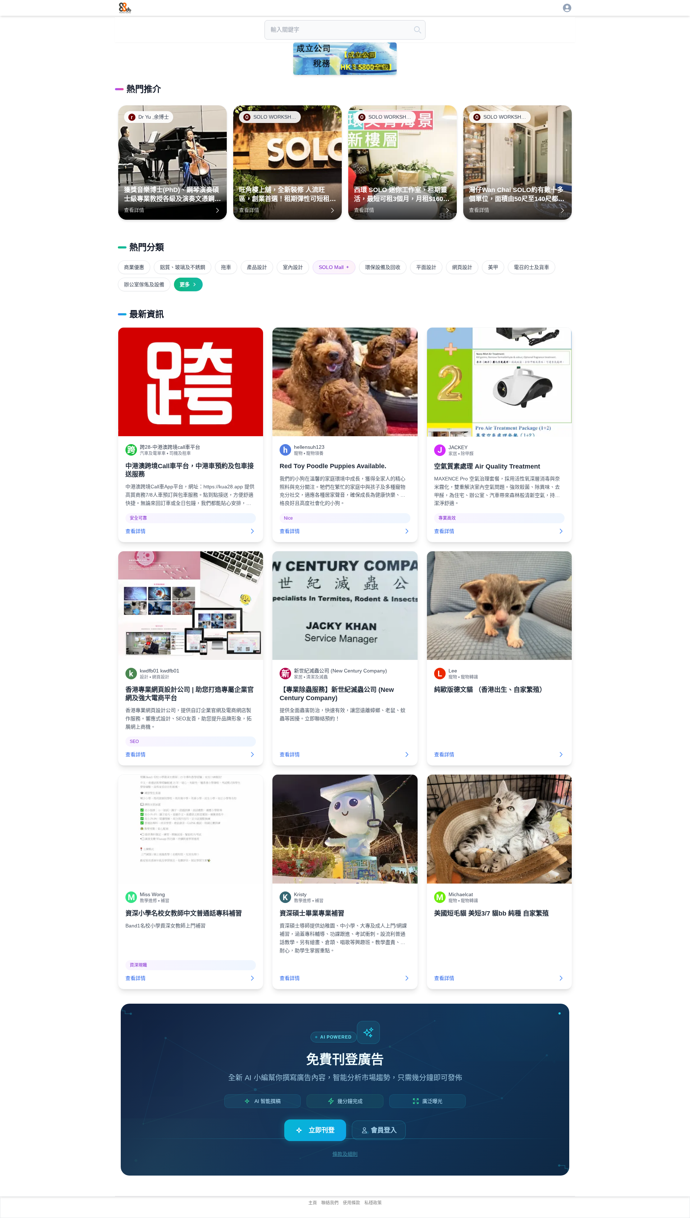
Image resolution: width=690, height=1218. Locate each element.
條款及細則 (345, 1154)
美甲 (493, 267)
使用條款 (351, 1202)
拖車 (226, 267)
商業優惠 (134, 267)
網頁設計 (462, 267)
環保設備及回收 (382, 267)
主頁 (312, 1202)
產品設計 (257, 267)
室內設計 (293, 267)
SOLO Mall (334, 267)
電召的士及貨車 (531, 267)
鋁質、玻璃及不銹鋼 (182, 267)
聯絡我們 (330, 1202)
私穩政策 (373, 1202)
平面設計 (426, 267)
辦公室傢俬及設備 (144, 284)
